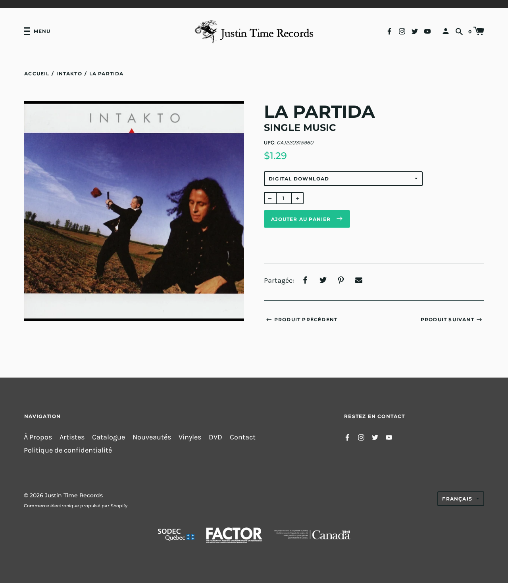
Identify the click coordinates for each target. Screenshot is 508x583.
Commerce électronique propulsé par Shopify (75, 505)
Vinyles (190, 437)
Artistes (72, 437)
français (457, 499)
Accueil (36, 74)
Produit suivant (447, 319)
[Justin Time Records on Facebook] (389, 31)
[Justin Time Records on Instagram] (402, 31)
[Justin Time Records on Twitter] (415, 31)
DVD (215, 437)
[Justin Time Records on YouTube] (427, 31)
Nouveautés (152, 437)
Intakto (69, 74)
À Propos (38, 437)
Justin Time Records (74, 495)
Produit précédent (305, 319)
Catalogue (108, 437)
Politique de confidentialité (68, 450)
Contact (243, 437)
